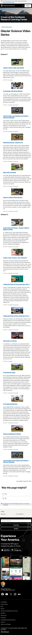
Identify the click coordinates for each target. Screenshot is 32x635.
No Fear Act (3, 615)
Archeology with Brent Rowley (12, 91)
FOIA (2, 606)
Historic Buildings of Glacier (12, 434)
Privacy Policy (4, 604)
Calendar (3, 514)
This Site (16, 525)
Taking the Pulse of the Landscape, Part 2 (16, 284)
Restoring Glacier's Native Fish (13, 142)
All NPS (16, 528)
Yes (6, 494)
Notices (2, 608)
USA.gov (3, 622)
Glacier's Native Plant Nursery (13, 197)
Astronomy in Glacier (10, 341)
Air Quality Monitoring (10, 404)
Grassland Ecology (9, 372)
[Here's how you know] (16, 2)
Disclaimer (3, 617)
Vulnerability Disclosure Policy (8, 619)
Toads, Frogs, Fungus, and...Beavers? (15, 258)
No (6, 498)
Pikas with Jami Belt (9, 172)
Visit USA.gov (5, 632)
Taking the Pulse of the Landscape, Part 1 (16, 316)
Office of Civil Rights (6, 624)
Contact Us (20, 514)
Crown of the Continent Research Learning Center (14, 18)
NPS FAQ (3, 613)
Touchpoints (5, 504)
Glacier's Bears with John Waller (13, 68)
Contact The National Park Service (9, 610)
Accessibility (4, 602)
